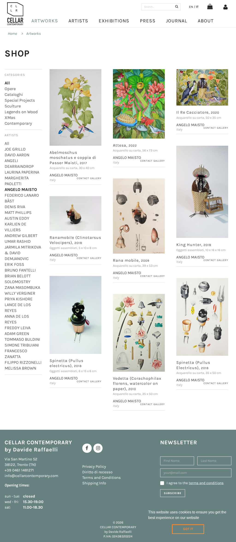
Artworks (44, 21)
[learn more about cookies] (200, 518)
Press (148, 21)
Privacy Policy (94, 466)
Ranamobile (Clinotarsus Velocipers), (75, 240)
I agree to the (195, 483)
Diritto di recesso (97, 472)
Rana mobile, (131, 260)
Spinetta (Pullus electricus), (66, 363)
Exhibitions (114, 21)
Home (12, 33)
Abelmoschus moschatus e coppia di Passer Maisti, (73, 157)
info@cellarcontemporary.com (31, 476)
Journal (176, 21)
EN (191, 7)
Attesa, (125, 145)
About (206, 21)
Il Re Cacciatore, (197, 112)
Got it (188, 529)
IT (197, 7)
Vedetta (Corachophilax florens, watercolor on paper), (137, 383)
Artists (78, 21)
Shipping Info (94, 483)
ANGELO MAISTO (64, 175)
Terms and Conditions (101, 477)
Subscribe (172, 493)
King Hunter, (193, 244)
